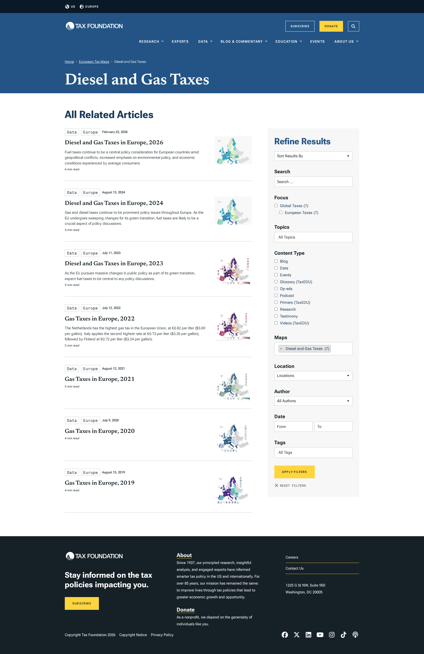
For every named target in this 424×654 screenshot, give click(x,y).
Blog (284, 261)
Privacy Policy (162, 635)
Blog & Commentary (242, 41)
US (73, 6)
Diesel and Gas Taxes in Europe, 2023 (114, 264)
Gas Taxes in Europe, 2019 (100, 483)
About (184, 555)
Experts (181, 41)
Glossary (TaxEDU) (296, 282)
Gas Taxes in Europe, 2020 (100, 431)
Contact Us (295, 568)
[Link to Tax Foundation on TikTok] (343, 634)
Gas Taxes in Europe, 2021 (100, 379)
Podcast (287, 295)
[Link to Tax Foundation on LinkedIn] (308, 634)
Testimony (289, 316)
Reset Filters (293, 485)
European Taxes (301, 212)
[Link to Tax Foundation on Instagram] (332, 634)
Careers (292, 557)
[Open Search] (353, 26)
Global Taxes (294, 205)
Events (318, 41)
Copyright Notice (133, 635)
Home (69, 62)
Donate (331, 26)
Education (287, 41)
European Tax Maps (94, 62)
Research (149, 41)
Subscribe (300, 26)
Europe (92, 6)
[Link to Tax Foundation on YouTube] (320, 634)
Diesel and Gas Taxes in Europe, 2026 (114, 143)
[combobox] (313, 237)
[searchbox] (313, 237)
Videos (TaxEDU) (294, 323)
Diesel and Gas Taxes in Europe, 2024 (114, 203)
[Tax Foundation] (94, 26)
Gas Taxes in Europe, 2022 (100, 319)
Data (203, 41)
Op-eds (286, 288)
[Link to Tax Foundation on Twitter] (297, 634)
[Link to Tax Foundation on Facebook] (285, 634)
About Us (344, 41)
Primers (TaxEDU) (295, 302)
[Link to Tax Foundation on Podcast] (355, 634)
